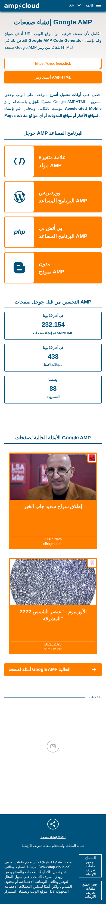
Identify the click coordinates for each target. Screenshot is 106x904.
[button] (76, 5)
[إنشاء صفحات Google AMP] (21, 6)
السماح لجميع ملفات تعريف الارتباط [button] (90, 866)
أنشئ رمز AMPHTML (53, 77)
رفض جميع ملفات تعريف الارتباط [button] (90, 890)
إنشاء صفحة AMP (53, 837)
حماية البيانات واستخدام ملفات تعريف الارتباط (53, 846)
